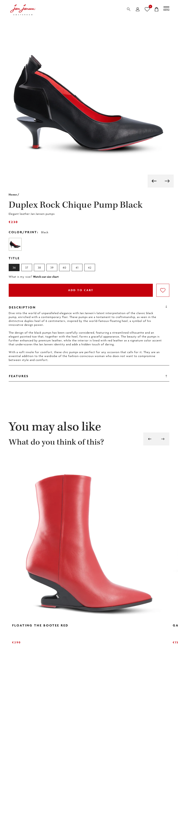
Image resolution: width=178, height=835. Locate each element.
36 (14, 267)
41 (77, 267)
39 (52, 267)
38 (39, 267)
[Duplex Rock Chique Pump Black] (15, 244)
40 (64, 267)
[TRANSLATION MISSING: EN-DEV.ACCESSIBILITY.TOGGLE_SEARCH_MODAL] (129, 9)
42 (89, 267)
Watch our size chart (46, 277)
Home (13, 194)
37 (26, 267)
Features (18, 377)
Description (22, 307)
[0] (147, 9)
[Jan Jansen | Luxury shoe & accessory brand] (23, 9)
